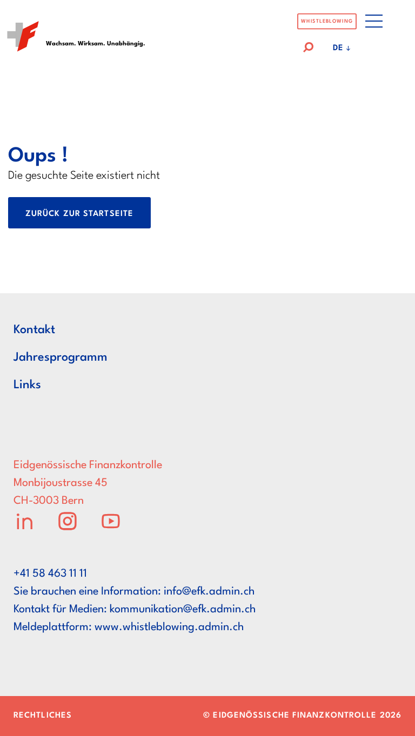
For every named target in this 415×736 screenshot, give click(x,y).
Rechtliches (43, 716)
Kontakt (34, 330)
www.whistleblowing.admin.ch (169, 627)
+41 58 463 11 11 (50, 574)
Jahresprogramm (61, 357)
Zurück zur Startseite (79, 214)
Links (27, 385)
